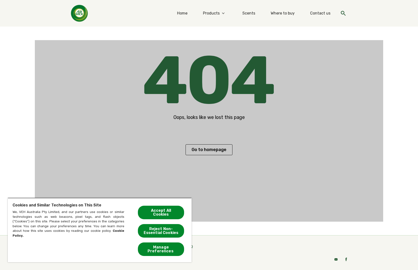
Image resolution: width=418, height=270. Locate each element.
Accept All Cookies (161, 212)
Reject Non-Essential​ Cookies (161, 230)
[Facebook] (346, 259)
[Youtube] (336, 259)
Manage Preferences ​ (161, 249)
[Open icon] (343, 13)
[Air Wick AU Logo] (74, 13)
